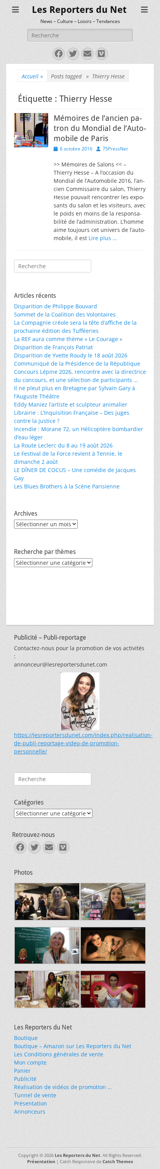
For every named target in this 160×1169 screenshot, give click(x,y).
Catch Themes (118, 1161)
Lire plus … (103, 238)
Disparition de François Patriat (53, 347)
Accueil (32, 76)
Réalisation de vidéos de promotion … (63, 1087)
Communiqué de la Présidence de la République (77, 363)
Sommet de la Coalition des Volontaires (65, 314)
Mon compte (30, 1062)
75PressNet (115, 148)
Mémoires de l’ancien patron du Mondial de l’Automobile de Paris (100, 128)
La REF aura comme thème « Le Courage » (68, 339)
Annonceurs (29, 1111)
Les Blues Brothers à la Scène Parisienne (67, 486)
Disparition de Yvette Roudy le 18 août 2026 (70, 355)
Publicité (25, 1078)
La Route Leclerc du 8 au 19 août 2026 (63, 445)
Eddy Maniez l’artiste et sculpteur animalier (70, 404)
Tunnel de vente (35, 1095)
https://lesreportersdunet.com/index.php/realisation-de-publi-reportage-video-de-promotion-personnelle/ (83, 743)
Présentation (30, 1103)
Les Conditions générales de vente (58, 1054)
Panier (22, 1070)
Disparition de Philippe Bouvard (55, 306)
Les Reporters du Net (79, 9)
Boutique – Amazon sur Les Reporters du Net (72, 1046)
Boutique (26, 1038)
